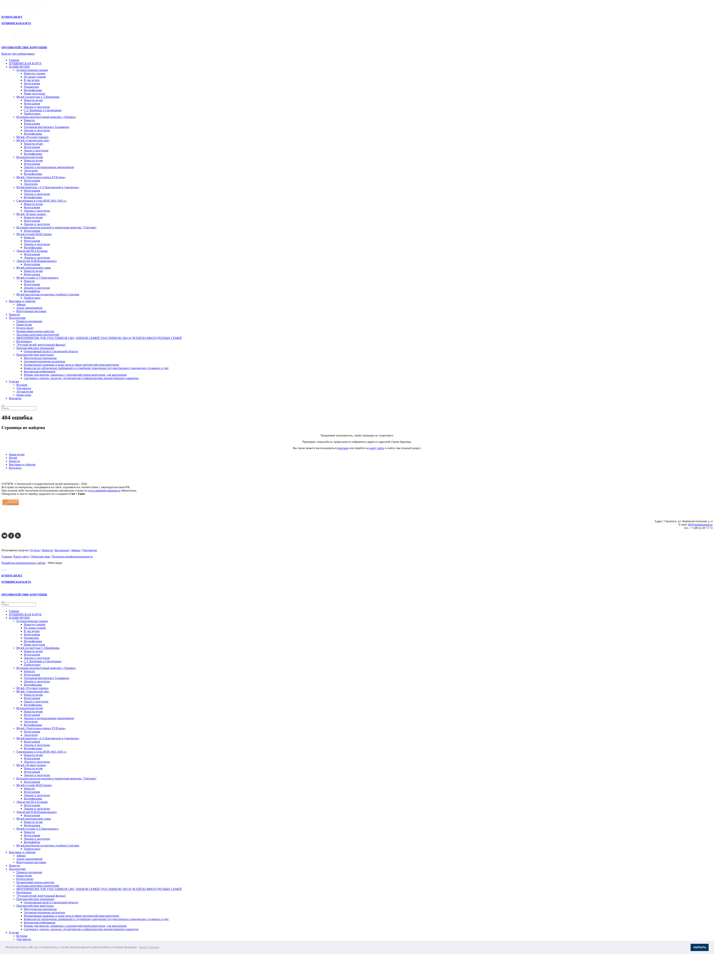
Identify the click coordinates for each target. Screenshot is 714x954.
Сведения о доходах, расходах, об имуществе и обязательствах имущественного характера (81, 378)
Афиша (20, 304)
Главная (14, 60)
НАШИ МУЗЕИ (19, 66)
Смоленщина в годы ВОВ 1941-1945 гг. (41, 200)
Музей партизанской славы (33, 267)
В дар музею (32, 80)
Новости (29, 120)
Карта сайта (21, 556)
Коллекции (62, 550)
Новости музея (33, 100)
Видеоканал (24, 341)
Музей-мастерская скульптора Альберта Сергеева (47, 294)
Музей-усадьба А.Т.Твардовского (37, 277)
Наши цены (23, 394)
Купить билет (25, 327)
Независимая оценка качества (35, 331)
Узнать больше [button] (149, 947)
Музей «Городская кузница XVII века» (41, 177)
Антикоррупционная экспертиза (44, 361)
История (21, 384)
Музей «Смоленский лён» (32, 140)
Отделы (35, 550)
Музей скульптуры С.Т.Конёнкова (38, 96)
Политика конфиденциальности (72, 556)
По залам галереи (35, 76)
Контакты (15, 398)
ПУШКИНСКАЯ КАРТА (25, 63)
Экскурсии (31, 170)
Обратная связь (40, 556)
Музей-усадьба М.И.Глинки (34, 234)
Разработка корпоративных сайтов (23, 562)
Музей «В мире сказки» (31, 214)
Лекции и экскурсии (37, 106)
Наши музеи (24, 324)
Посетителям (17, 317)
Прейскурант (32, 113)
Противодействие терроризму (35, 348)
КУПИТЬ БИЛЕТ (11, 17)
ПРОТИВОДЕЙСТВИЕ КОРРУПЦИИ (24, 47)
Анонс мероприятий (29, 307)
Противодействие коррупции (35, 354)
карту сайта (376, 448)
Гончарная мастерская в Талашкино (46, 127)
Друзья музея (24, 391)
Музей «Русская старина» (32, 137)
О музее (14, 381)
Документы (23, 388)
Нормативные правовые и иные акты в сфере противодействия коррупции (71, 364)
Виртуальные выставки (31, 311)
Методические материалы (40, 358)
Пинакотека (31, 86)
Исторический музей (29, 157)
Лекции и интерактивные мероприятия (49, 167)
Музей (13, 457)
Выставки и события (22, 301)
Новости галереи (34, 73)
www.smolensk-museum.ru (104, 490)
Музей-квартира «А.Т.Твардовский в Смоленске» (47, 187)
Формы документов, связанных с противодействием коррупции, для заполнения (75, 374)
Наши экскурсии (34, 93)
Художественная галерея (32, 70)
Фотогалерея (32, 83)
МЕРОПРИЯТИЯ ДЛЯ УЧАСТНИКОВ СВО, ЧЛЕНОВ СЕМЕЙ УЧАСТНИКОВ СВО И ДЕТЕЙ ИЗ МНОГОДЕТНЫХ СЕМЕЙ (99, 338)
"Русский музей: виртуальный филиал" (41, 344)
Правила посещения (29, 321)
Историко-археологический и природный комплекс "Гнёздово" (56, 227)
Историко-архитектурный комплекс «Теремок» (46, 117)
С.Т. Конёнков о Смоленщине (43, 110)
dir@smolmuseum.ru (700, 524)
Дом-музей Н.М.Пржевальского (36, 260)
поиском (342, 448)
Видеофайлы (32, 291)
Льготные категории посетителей (37, 334)
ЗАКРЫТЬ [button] (699, 947)
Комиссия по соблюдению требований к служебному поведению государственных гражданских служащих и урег (96, 368)
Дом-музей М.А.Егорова (32, 250)
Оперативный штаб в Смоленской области (51, 351)
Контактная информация (39, 371)
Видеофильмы (33, 90)
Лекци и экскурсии (36, 150)
